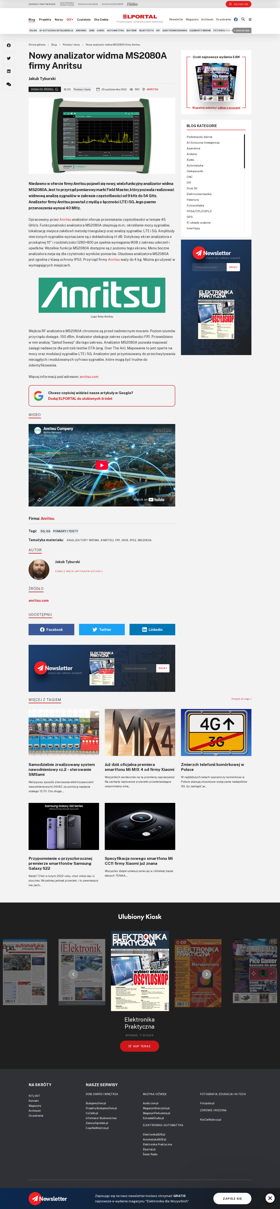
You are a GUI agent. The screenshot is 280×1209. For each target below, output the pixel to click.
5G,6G (33, 30)
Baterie (132, 30)
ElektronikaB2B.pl (154, 1134)
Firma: (41, 518)
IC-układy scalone (199, 222)
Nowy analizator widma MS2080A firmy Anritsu (113, 44)
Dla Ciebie (101, 19)
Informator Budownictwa (101, 1118)
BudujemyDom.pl (96, 1103)
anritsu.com (89, 376)
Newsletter (176, 19)
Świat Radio (150, 1154)
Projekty (45, 19)
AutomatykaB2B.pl (154, 1139)
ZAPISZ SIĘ (232, 1198)
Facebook (54, 629)
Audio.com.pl (150, 1103)
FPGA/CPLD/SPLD (199, 211)
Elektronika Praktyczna (157, 1144)
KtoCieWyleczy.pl (210, 1119)
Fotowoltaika (223, 30)
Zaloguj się (241, 4)
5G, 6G (45, 531)
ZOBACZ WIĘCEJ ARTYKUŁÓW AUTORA (78, 571)
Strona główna (37, 44)
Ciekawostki (195, 171)
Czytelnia (83, 19)
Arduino (81, 30)
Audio (100, 30)
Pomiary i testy (71, 44)
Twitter (105, 629)
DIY (158, 30)
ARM (91, 30)
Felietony (193, 199)
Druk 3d (192, 188)
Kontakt (34, 1100)
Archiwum (207, 19)
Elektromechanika (175, 30)
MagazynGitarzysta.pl (156, 1108)
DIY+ (70, 19)
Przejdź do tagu (241, 699)
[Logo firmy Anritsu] (102, 295)
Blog (32, 19)
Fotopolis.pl (207, 1103)
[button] (73, 974)
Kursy (59, 19)
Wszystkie (242, 30)
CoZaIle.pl (92, 1113)
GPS (190, 216)
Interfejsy (193, 228)
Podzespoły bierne (199, 136)
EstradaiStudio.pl (153, 1118)
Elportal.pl (149, 1149)
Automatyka (115, 30)
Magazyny (192, 19)
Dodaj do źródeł (42, 89)
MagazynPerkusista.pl (156, 1113)
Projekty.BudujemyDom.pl (101, 1108)
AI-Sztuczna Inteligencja (56, 30)
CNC (190, 176)
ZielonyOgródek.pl (97, 1123)
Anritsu (152, 89)
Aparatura (193, 148)
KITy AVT (34, 1095)
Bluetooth (146, 30)
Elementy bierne (200, 30)
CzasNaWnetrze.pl (97, 1128)
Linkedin (156, 629)
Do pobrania (223, 19)
